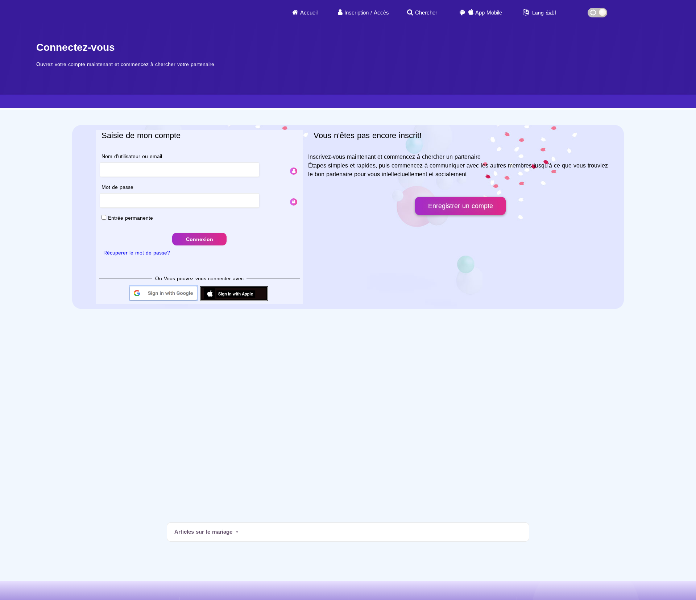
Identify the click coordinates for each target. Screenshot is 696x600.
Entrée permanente (129, 218)
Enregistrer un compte (460, 206)
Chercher (426, 13)
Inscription (356, 13)
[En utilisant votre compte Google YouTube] (163, 300)
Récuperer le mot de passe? (136, 253)
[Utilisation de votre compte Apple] (234, 300)
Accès (381, 13)
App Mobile (488, 13)
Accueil (309, 13)
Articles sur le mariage (203, 532)
